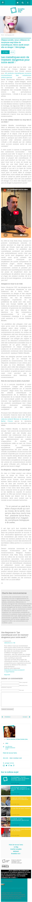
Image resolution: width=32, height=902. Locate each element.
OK (17, 877)
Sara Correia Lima (22, 739)
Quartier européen (16, 849)
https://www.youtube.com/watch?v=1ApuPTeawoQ (14, 671)
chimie (11, 758)
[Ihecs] (5, 867)
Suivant (25, 717)
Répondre (7, 675)
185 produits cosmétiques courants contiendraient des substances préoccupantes (16, 75)
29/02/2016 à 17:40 (9, 643)
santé (20, 758)
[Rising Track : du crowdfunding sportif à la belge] (3, 885)
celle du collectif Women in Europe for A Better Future (16, 420)
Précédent (7, 717)
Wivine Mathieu (11, 739)
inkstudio (19, 860)
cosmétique (16, 758)
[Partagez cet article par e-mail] (4, 765)
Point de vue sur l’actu (16, 845)
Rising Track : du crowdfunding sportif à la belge (12, 888)
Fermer (3, 901)
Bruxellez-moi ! (16, 853)
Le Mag (16, 847)
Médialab (16, 851)
